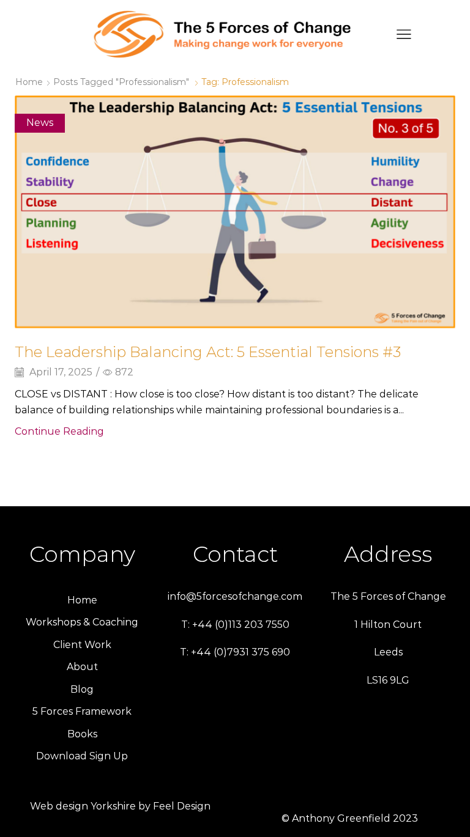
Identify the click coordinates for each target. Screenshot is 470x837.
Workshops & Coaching (82, 622)
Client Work (82, 645)
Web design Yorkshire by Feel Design (120, 806)
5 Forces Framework (82, 711)
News (39, 122)
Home (29, 81)
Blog (82, 689)
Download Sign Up (82, 756)
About (82, 667)
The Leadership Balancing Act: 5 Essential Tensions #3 (208, 352)
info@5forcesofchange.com (235, 596)
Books (82, 734)
